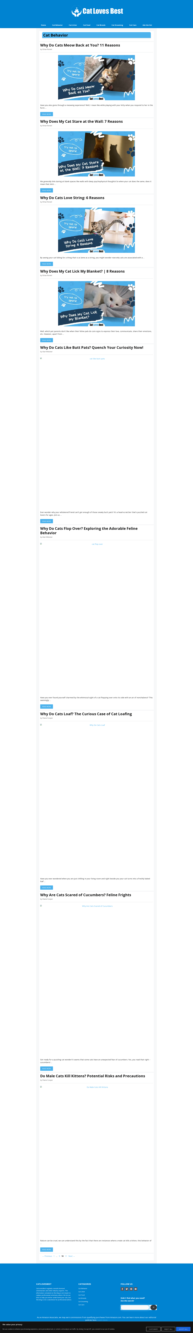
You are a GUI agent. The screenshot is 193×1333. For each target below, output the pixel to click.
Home (43, 25)
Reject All (168, 1329)
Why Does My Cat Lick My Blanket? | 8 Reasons (82, 271)
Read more (46, 114)
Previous (47, 1256)
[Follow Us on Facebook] (122, 1289)
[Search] (153, 1307)
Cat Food (86, 25)
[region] (96, 1327)
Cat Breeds (100, 25)
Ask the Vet (147, 25)
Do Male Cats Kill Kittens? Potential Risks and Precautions (92, 1075)
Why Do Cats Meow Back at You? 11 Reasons (80, 45)
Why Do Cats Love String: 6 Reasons (72, 197)
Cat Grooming (117, 25)
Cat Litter (73, 25)
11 (66, 1256)
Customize (153, 1329)
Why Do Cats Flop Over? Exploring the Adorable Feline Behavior (89, 530)
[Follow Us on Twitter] (126, 1289)
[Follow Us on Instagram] (131, 1289)
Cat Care (132, 25)
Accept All (183, 1329)
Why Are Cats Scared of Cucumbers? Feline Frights (85, 894)
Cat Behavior (57, 25)
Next (71, 1256)
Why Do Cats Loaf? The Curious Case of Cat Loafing (86, 713)
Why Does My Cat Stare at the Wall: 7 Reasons (81, 121)
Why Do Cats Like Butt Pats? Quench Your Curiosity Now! (91, 347)
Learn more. (102, 1320)
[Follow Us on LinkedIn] (135, 1289)
